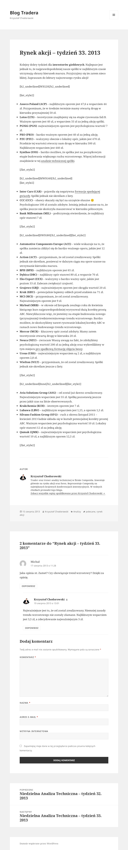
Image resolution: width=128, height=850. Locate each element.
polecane (90, 511)
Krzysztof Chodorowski (56, 511)
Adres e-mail (29, 716)
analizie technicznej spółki (57, 161)
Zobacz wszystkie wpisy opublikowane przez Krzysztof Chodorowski (67, 493)
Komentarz (28, 657)
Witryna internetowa (34, 731)
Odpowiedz (28, 586)
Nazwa (25, 702)
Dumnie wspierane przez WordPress (39, 843)
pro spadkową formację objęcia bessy (59, 349)
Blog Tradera (24, 13)
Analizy (77, 511)
